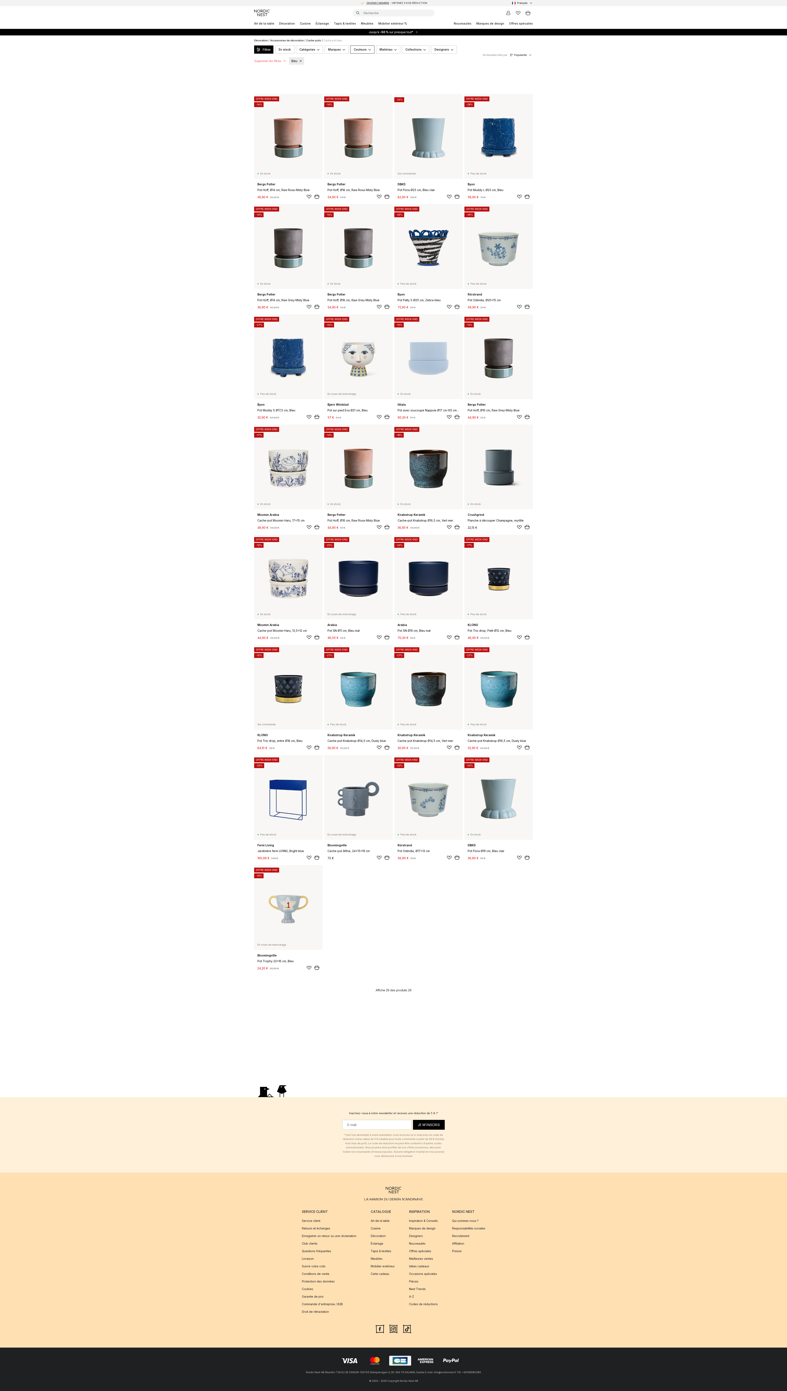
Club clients (309, 1243)
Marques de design (490, 23)
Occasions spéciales (423, 1274)
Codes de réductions (423, 1304)
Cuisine (305, 23)
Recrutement (460, 1236)
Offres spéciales (521, 23)
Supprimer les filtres (267, 61)
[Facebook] (380, 1328)
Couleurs (360, 49)
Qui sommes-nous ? (465, 1220)
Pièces (413, 1281)
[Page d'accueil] (262, 13)
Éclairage (322, 23)
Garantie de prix (313, 1296)
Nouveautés (462, 23)
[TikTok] (407, 1328)
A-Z (411, 1296)
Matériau (386, 49)
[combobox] (522, 3)
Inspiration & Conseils (423, 1220)
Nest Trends (417, 1289)
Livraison (308, 1258)
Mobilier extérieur (383, 1266)
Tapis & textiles (345, 23)
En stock (285, 49)
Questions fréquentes (316, 1251)
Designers (441, 49)
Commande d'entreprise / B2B (322, 1304)
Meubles (367, 23)
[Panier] (528, 13)
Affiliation (458, 1243)
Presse (457, 1251)
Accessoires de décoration (287, 40)
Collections (413, 49)
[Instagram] (393, 1328)
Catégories (307, 49)
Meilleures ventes (421, 1258)
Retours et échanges (316, 1228)
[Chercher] (357, 12)
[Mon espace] (508, 13)
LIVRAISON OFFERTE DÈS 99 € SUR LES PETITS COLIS (396, 3)
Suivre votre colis (313, 1266)
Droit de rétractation (315, 1311)
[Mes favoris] (518, 13)
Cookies (307, 1289)
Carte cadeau (380, 1274)
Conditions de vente (315, 1274)
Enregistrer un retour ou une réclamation (329, 1236)
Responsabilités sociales (468, 1228)
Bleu (294, 61)
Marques (334, 49)
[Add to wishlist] (309, 196)
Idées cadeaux (419, 1266)
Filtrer (267, 50)
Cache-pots (313, 40)
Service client (311, 1220)
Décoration (287, 23)
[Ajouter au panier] (316, 196)
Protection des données (318, 1281)
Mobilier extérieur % (392, 23)
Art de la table (264, 23)
